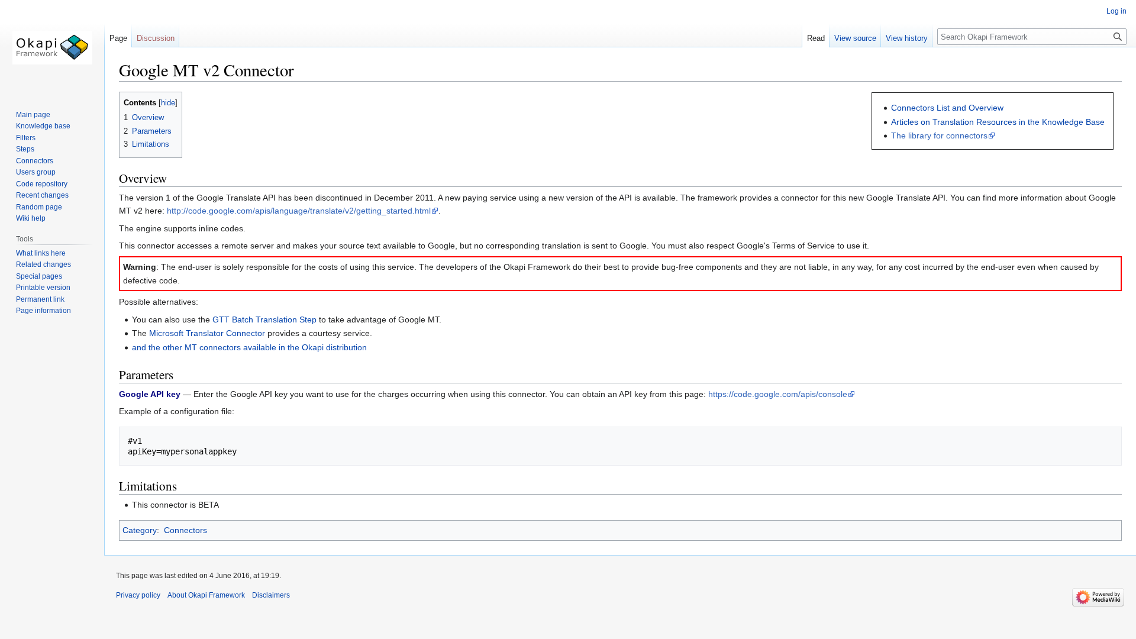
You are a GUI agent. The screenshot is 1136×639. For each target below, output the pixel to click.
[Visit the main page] (52, 47)
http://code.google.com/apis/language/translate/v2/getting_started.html (299, 210)
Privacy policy (138, 595)
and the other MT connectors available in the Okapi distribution (249, 347)
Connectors (185, 530)
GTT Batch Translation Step (264, 319)
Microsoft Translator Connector (207, 333)
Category (139, 530)
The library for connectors (939, 135)
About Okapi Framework (206, 595)
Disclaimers (271, 595)
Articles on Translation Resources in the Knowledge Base (998, 122)
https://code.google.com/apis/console (777, 394)
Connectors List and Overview (947, 107)
